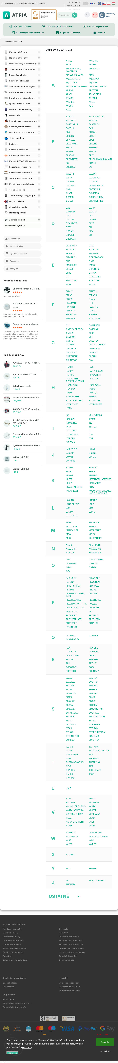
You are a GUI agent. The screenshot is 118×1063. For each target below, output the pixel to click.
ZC (67, 880)
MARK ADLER (72, 530)
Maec (69, 522)
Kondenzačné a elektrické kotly (28, 32)
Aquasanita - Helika (76, 86)
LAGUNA (70, 500)
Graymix (93, 352)
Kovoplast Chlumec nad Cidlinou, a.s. (100, 492)
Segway (70, 685)
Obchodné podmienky (14, 978)
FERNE (69, 295)
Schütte (71, 693)
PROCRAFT (71, 615)
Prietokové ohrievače (13, 940)
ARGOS (69, 90)
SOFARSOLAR (72, 713)
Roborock (71, 667)
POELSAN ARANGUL (75, 607)
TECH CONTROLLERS (99, 750)
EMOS (92, 265)
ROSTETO (71, 671)
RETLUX (93, 663)
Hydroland (95, 400)
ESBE (68, 273)
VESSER (93, 810)
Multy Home (95, 538)
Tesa (91, 754)
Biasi (91, 140)
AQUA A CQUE (73, 78)
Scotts (93, 682)
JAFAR (92, 449)
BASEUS (70, 128)
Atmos (69, 98)
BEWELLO (70, 140)
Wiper (69, 844)
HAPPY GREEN (96, 371)
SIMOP (92, 697)
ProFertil (94, 615)
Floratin (71, 310)
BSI (67, 163)
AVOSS (69, 106)
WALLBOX (71, 832)
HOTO (92, 389)
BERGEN (70, 136)
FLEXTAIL (93, 307)
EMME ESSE (71, 265)
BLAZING (93, 143)
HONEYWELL (95, 385)
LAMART (93, 500)
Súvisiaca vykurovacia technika (57, 26)
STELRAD (93, 728)
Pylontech (72, 627)
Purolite (94, 623)
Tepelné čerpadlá (68, 956)
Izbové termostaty (12, 944)
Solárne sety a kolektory (15, 960)
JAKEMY (70, 453)
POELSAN (93, 604)
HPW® (69, 392)
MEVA (69, 534)
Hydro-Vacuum (74, 400)
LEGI (68, 508)
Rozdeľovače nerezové (70, 940)
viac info (26, 1047)
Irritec (92, 426)
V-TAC (92, 798)
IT (90, 430)
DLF (91, 227)
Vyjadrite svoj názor (69, 983)
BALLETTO (71, 120)
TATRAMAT (94, 747)
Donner (70, 231)
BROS (91, 155)
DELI (91, 215)
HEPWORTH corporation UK (75, 379)
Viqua (92, 818)
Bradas (70, 155)
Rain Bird (93, 648)
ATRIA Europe (73, 6)
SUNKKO (70, 740)
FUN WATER (94, 318)
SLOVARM (71, 709)
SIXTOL (92, 701)
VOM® (69, 825)
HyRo (69, 408)
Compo (70, 197)
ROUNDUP (94, 671)
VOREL (92, 825)
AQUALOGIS (71, 82)
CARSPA (70, 181)
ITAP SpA (70, 438)
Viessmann (94, 814)
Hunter (93, 392)
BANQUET (94, 120)
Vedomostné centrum (69, 991)
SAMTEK (93, 678)
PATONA (70, 582)
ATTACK (93, 98)
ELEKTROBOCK (96, 257)
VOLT (91, 822)
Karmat (93, 467)
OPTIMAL (93, 563)
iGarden (70, 419)
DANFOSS (71, 211)
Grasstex (71, 352)
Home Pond (72, 385)
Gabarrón (94, 325)
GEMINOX (70, 337)
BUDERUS (70, 167)
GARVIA (69, 333)
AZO (91, 106)
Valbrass (94, 802)
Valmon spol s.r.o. (76, 806)
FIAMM (92, 299)
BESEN (92, 136)
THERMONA (94, 762)
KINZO (69, 483)
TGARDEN (93, 758)
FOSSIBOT (71, 318)
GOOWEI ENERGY (97, 344)
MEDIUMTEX (95, 530)
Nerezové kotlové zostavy (72, 952)
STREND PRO (72, 736)
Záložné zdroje (66, 960)
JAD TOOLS (71, 449)
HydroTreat (95, 404)
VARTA (92, 806)
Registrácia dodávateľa (14, 1007)
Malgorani (72, 526)
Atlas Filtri (95, 94)
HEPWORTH (95, 375)
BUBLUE (93, 163)
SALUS (69, 678)
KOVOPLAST (72, 491)
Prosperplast (74, 619)
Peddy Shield (73, 586)
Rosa (91, 667)
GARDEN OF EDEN (74, 329)
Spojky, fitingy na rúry (14, 952)
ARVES (69, 94)
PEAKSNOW (94, 582)
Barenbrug (72, 124)
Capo (69, 177)
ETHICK (92, 273)
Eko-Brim (94, 253)
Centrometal (96, 185)
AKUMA (92, 64)
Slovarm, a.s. (96, 709)
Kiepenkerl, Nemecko (100, 479)
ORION (69, 567)
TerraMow (72, 754)
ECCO (92, 245)
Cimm (68, 189)
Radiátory (98, 32)
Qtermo (93, 635)
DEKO (69, 215)
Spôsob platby (10, 983)
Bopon (69, 151)
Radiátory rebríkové (69, 937)
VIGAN (69, 818)
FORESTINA (71, 314)
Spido (92, 720)
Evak (68, 284)
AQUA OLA (94, 78)
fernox (93, 295)
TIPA (91, 766)
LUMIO (92, 512)
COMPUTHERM (96, 197)
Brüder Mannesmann (100, 159)
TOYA (91, 774)
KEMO (92, 471)
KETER (69, 479)
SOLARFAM (94, 713)
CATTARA (93, 181)
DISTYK (69, 227)
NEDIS (69, 545)
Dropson (71, 239)
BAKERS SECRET (97, 116)
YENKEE (92, 868)
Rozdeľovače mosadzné (71, 944)
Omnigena (71, 563)
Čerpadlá (63, 929)
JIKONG (92, 453)
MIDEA (92, 534)
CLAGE (69, 193)
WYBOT (93, 844)
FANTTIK (93, 291)
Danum (92, 211)
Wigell (69, 840)
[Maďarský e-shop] (113, 3)
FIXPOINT (70, 307)
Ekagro (70, 253)
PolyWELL (94, 607)
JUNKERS (70, 460)
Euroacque (95, 276)
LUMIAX (69, 512)
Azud (69, 109)
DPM (91, 231)
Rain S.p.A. (71, 651)
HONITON (70, 389)
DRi (90, 235)
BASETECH (94, 124)
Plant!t (93, 593)
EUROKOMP (71, 280)
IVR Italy (70, 442)
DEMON (92, 219)
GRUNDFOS (71, 360)
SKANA (69, 705)
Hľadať (74, 15)
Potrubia (7, 956)
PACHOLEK (71, 578)
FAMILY (69, 291)
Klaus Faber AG (74, 487)
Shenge (93, 689)
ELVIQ (91, 261)
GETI (91, 337)
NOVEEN (70, 552)
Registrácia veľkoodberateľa (17, 1003)
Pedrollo (94, 586)
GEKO (91, 333)
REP (68, 663)
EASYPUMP (71, 245)
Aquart (93, 82)
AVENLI (92, 102)
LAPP (91, 504)
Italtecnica (72, 434)
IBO (67, 415)
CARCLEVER (94, 177)
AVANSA (70, 102)
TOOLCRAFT (95, 770)
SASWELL (70, 682)
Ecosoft (71, 249)
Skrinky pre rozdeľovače (71, 948)
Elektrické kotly (10, 933)
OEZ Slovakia (96, 559)
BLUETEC (93, 147)
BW (90, 167)
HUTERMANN (72, 396)
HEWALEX (93, 378)
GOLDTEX (93, 341)
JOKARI (69, 457)
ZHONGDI (70, 884)
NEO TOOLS (95, 545)
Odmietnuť (105, 1051)
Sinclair (70, 701)
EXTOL (92, 284)
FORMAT (93, 314)
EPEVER (70, 269)
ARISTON (93, 90)
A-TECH (70, 61)
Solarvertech (97, 716)
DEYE (91, 223)
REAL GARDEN (72, 655)
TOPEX (69, 774)
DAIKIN (92, 208)
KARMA (69, 467)
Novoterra (95, 552)
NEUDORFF (71, 549)
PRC (91, 611)
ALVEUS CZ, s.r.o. (74, 75)
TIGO (68, 766)
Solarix (70, 716)
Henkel (70, 375)
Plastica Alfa (73, 600)
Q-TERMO (71, 635)
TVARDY (70, 778)
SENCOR (93, 685)
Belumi (92, 132)
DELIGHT (70, 219)
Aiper (69, 64)
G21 (67, 325)
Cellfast (71, 185)
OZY (68, 571)
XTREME (70, 854)
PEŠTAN (70, 589)
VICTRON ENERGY (74, 814)
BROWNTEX (72, 159)
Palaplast (94, 578)
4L (79, 896)
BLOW (69, 147)
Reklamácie (8, 987)
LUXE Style (72, 515)
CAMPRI (92, 174)
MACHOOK (94, 522)
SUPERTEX (94, 740)
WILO (91, 840)
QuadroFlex (72, 639)
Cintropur (95, 189)
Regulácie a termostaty (68, 32)
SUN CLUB (94, 736)
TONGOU (70, 770)
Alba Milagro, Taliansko (73, 69)
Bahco (69, 116)
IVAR (91, 438)
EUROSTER (94, 280)
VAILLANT (70, 802)
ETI (67, 276)
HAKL (91, 367)
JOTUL (92, 457)
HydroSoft (72, 404)
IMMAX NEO (71, 423)
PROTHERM (94, 619)
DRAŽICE (70, 235)
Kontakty (74, 2)
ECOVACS (93, 249)
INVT (91, 423)
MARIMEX (93, 526)
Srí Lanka (71, 724)
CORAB (69, 201)
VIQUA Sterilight (75, 822)
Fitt (91, 303)
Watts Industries (98, 836)
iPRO (68, 426)
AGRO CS (93, 61)
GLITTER (70, 341)
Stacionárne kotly (11, 937)
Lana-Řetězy (73, 504)
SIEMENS (93, 693)
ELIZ (68, 261)
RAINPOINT (94, 651)
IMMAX (92, 419)
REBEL (92, 655)
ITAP (91, 434)
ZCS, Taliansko (97, 880)
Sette (69, 689)
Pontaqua (71, 611)
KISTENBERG (95, 483)
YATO (68, 868)
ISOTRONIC (71, 430)
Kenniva (93, 475)
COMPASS (94, 193)
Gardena (93, 329)
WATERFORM (95, 832)
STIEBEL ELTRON (97, 732)
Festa (69, 299)
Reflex (69, 659)
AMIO (91, 75)
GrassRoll (94, 348)
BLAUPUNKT (72, 143)
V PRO (69, 798)
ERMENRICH (94, 269)
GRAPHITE (71, 348)
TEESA (69, 750)
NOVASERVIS (95, 549)
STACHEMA (94, 724)
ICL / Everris (95, 415)
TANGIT (69, 747)
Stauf (69, 728)
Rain (68, 648)
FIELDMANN (71, 303)
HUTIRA (92, 396)
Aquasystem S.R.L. (98, 86)
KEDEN (69, 471)
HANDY (69, 371)
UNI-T (69, 788)
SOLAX (69, 720)
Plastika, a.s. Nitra (76, 604)
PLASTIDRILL (95, 600)
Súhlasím (105, 1042)
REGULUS (93, 659)
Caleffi (70, 174)
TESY (68, 758)
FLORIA (92, 310)
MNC (68, 538)
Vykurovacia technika (20, 26)
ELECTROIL (71, 257)
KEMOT (69, 475)
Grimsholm (72, 356)
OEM (68, 559)
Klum (91, 487)
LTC (91, 508)
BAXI (91, 128)
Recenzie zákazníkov (69, 987)
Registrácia (9, 995)
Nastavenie (12, 1053)
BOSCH (92, 151)
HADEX (69, 367)
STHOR (69, 732)
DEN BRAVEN (72, 223)
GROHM (92, 356)
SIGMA (69, 697)
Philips (92, 589)
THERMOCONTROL (75, 762)
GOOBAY (70, 344)
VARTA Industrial (75, 810)
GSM (91, 360)
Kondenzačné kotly (12, 929)
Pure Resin (71, 623)
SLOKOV (93, 705)
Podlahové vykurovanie (95, 26)
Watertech (72, 836)
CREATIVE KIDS (96, 201)
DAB (68, 208)
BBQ (68, 132)
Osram (92, 567)
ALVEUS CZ (94, 68)
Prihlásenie (8, 999)
